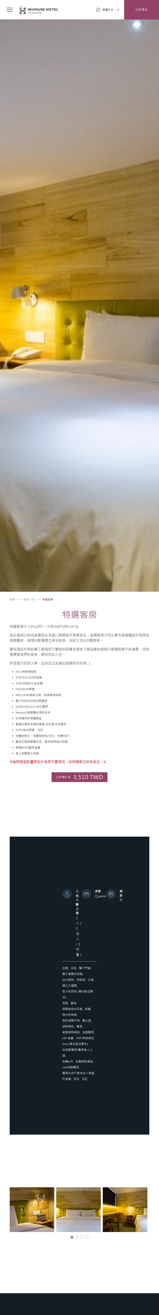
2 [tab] (77, 1237)
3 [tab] (82, 1237)
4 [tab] (87, 1237)
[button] (32, 1209)
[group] (79, 296)
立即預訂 (141, 9)
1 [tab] (72, 1237)
